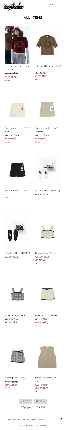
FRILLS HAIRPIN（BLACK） (18, 253)
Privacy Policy (13, 419)
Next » (40, 401)
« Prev (25, 401)
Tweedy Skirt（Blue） (15, 377)
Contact (42, 419)
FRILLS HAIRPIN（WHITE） (48, 190)
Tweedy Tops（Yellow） (47, 253)
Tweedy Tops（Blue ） (16, 315)
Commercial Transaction (29, 419)
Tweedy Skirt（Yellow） (46, 315)
